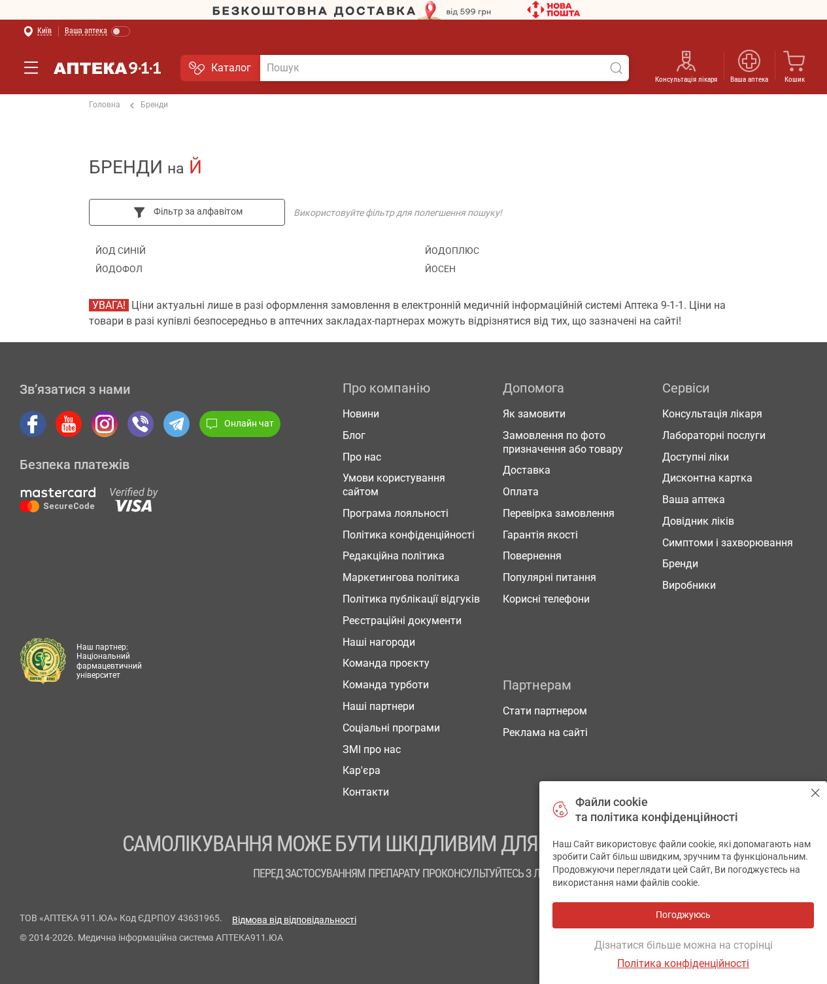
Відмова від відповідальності (294, 920)
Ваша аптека (693, 499)
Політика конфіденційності (409, 535)
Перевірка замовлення (559, 513)
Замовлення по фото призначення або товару (563, 442)
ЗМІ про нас (372, 749)
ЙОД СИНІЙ (120, 250)
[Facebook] (33, 424)
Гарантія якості (540, 535)
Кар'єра (361, 770)
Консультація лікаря (686, 79)
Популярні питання (549, 577)
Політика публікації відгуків (411, 599)
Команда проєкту (386, 663)
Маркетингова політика (401, 577)
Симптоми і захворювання (727, 542)
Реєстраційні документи (402, 620)
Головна (104, 104)
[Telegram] (176, 424)
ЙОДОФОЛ (119, 269)
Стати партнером (545, 711)
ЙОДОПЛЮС (452, 250)
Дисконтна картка (707, 478)
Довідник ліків (698, 521)
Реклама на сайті (545, 732)
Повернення (532, 556)
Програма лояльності (395, 513)
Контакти (366, 792)
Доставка (526, 470)
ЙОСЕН (440, 269)
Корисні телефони (546, 599)
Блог (354, 435)
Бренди (154, 104)
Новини (361, 414)
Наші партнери (378, 706)
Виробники (689, 585)
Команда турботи (386, 684)
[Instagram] (105, 424)
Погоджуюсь (815, 792)
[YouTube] (69, 424)
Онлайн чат (249, 423)
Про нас (362, 457)
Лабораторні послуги (714, 435)
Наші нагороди (379, 642)
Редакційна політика (394, 556)
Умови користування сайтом (394, 485)
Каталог (231, 68)
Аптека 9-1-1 (107, 68)
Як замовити (534, 414)
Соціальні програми (391, 728)
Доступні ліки (695, 457)
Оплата (521, 491)
